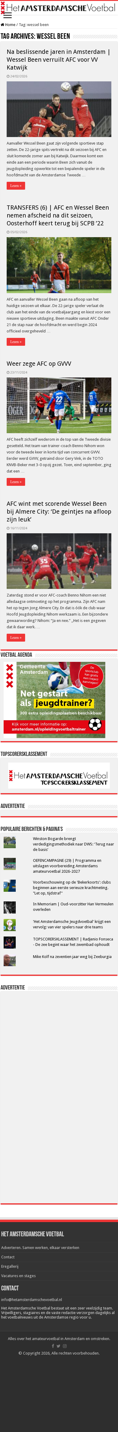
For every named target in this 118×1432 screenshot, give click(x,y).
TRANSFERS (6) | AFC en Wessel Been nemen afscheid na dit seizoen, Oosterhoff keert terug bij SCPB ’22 (58, 215)
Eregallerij (9, 1266)
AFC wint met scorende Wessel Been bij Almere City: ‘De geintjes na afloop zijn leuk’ (59, 511)
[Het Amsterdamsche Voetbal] (59, 8)
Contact (8, 1257)
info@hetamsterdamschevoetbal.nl (31, 1299)
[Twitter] (58, 1346)
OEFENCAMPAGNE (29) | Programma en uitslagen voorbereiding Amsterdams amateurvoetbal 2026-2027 (67, 866)
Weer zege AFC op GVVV (39, 363)
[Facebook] (53, 1346)
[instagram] (64, 1346)
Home (9, 24)
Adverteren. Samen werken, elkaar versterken (40, 1247)
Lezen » (15, 186)
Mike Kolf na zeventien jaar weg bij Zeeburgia (72, 956)
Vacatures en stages (18, 1275)
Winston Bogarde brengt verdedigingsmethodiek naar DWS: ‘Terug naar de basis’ (73, 844)
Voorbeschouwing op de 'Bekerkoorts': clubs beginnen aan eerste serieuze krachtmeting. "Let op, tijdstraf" (72, 887)
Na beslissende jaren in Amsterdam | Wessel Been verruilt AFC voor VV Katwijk (59, 59)
